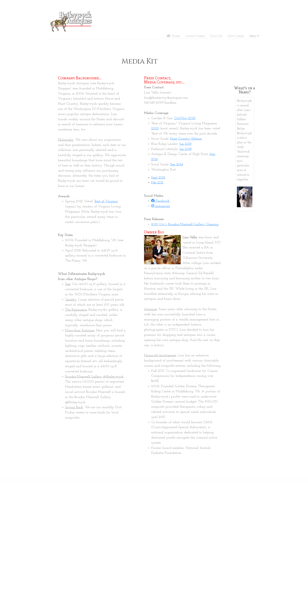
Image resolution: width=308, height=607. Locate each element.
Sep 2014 (176, 164)
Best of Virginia (106, 201)
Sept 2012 (158, 177)
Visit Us (216, 36)
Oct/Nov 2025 (185, 118)
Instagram (162, 206)
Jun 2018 (185, 149)
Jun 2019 (185, 144)
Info (253, 36)
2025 (155, 128)
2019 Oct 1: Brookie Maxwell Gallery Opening (185, 224)
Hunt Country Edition (186, 139)
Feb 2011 (157, 182)
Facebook (162, 201)
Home (175, 36)
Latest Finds (195, 36)
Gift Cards (236, 36)
